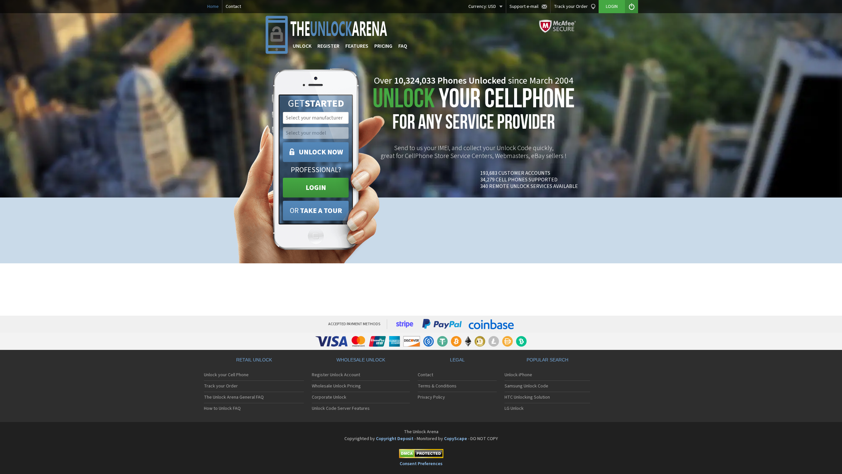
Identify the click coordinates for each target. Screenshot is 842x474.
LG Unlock (514, 408)
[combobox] (315, 118)
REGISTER (328, 46)
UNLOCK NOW (321, 152)
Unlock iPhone (518, 375)
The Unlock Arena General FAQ (234, 397)
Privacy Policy (431, 397)
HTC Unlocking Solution (527, 397)
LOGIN (316, 187)
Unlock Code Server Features (341, 408)
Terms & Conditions (437, 386)
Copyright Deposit (394, 438)
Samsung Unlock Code (526, 386)
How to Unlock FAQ (222, 408)
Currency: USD (482, 6)
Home (213, 6)
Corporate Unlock (329, 397)
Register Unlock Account (336, 375)
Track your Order (571, 6)
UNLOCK (302, 46)
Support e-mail (523, 6)
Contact (233, 6)
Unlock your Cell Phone (226, 375)
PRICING (383, 46)
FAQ (402, 46)
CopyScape (455, 438)
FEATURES (356, 46)
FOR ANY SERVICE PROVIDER (474, 111)
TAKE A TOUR (316, 210)
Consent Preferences (421, 464)
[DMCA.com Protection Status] (421, 455)
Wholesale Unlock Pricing (336, 386)
